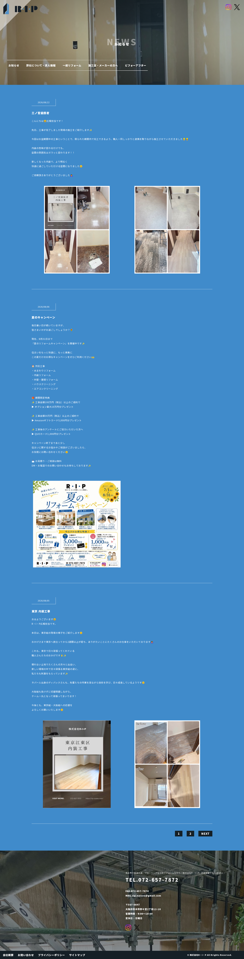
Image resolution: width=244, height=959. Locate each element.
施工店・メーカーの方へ (103, 65)
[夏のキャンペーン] (77, 565)
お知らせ (13, 65)
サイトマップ (77, 955)
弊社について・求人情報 (41, 65)
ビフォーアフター (135, 65)
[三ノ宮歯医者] (77, 271)
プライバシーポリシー (51, 955)
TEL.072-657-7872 (152, 879)
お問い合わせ (26, 955)
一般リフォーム (72, 65)
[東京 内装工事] (77, 805)
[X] (237, 7)
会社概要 (8, 955)
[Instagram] (228, 7)
